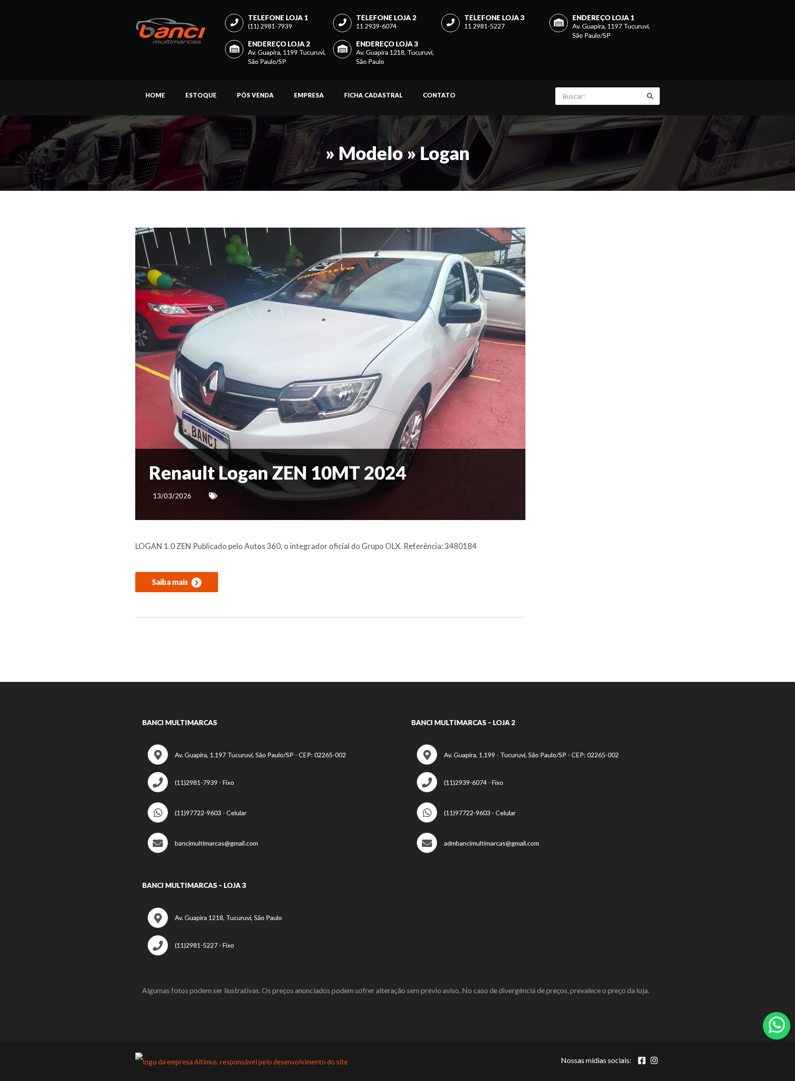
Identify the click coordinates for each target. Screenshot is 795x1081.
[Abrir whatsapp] (777, 1025)
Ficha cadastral (373, 95)
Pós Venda (255, 95)
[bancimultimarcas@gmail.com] (203, 850)
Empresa (309, 95)
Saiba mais (171, 582)
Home (155, 95)
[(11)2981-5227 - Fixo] (191, 953)
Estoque (201, 95)
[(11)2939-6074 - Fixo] (460, 790)
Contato (439, 95)
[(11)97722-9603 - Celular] (197, 820)
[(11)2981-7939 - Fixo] (191, 790)
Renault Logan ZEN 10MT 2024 (277, 473)
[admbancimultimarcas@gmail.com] (478, 850)
